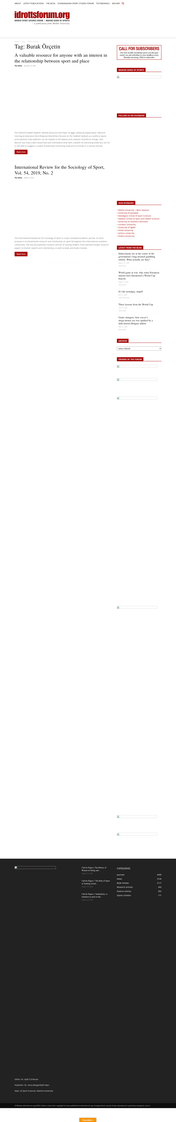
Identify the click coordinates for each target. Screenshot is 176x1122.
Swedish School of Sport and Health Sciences (139, 218)
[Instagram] (150, 3)
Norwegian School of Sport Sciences (134, 215)
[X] (153, 3)
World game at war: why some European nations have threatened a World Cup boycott (139, 275)
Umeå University (125, 230)
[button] (123, 3)
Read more (21, 152)
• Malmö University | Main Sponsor (133, 210)
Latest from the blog (130, 247)
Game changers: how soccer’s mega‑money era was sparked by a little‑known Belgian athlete (136, 320)
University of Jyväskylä (128, 213)
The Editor (18, 66)
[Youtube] (159, 3)
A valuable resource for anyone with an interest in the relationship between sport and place (61, 58)
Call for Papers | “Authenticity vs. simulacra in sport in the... (95, 895)
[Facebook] (147, 3)
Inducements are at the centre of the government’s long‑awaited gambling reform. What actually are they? (137, 256)
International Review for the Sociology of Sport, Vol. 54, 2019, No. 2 (60, 170)
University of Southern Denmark (133, 221)
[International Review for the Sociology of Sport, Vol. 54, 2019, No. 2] (62, 208)
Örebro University (126, 236)
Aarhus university (126, 233)
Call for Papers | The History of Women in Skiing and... (94, 869)
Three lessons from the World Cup (136, 304)
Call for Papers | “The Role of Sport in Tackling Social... (96, 882)
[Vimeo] (156, 3)
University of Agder (127, 227)
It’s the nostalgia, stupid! (131, 291)
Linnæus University (127, 224)
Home (17, 41)
